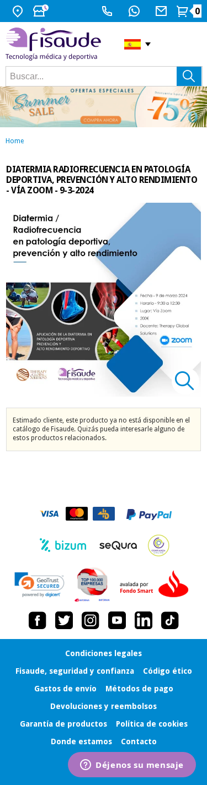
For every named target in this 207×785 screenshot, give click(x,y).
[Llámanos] (108, 11)
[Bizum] (63, 545)
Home (15, 141)
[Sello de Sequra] (118, 545)
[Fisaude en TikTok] (170, 620)
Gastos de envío (65, 688)
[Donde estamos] (19, 11)
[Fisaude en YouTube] (117, 620)
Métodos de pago (139, 688)
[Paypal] (149, 514)
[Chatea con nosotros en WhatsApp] (136, 11)
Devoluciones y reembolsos (103, 706)
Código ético (167, 671)
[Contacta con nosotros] (163, 11)
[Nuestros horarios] (42, 11)
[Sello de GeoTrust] (39, 585)
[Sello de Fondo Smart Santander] (157, 584)
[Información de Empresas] (92, 584)
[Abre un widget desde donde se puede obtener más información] (132, 765)
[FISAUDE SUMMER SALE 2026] (103, 106)
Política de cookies (152, 723)
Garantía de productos (63, 723)
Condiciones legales (103, 653)
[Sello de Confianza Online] (158, 545)
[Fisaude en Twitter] (64, 620)
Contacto (139, 741)
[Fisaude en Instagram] (90, 620)
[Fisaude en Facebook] (37, 620)
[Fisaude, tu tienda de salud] (57, 44)
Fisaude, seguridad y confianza (74, 671)
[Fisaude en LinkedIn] (143, 620)
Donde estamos (81, 741)
